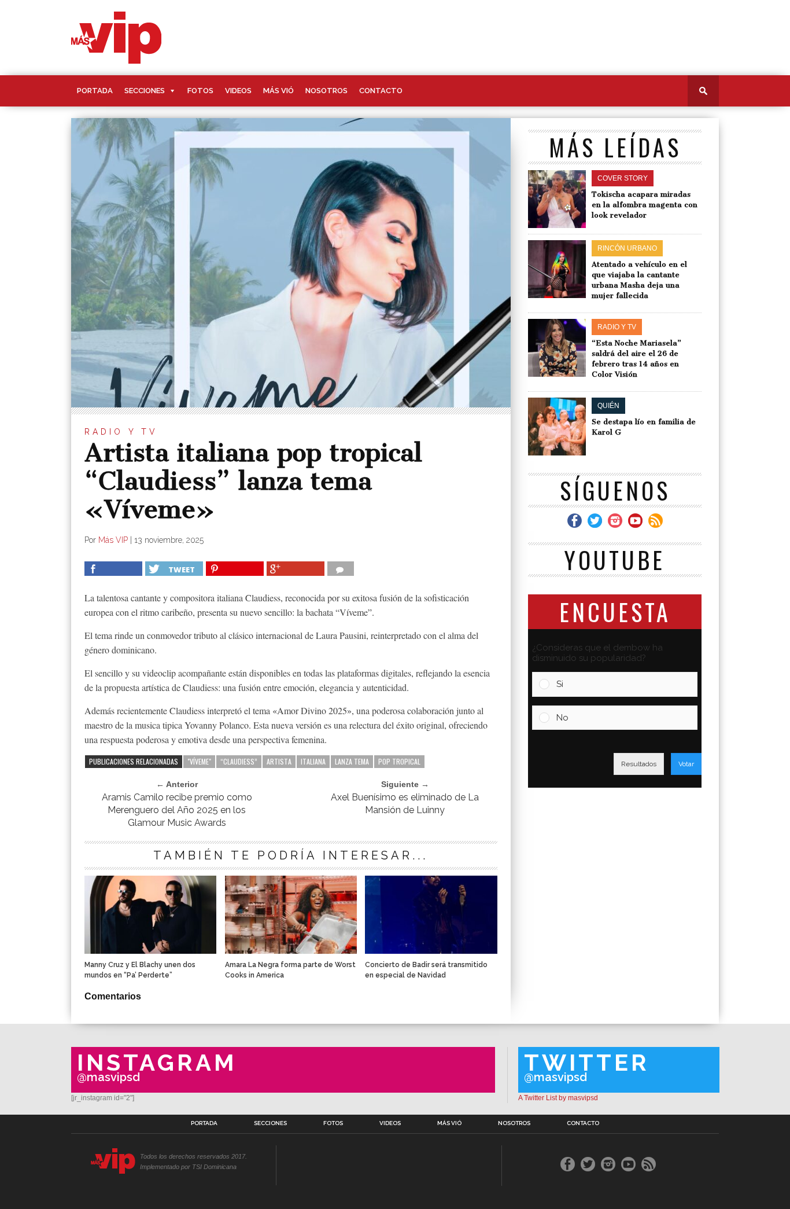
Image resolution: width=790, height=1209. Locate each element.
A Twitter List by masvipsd (558, 1098)
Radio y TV (121, 431)
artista (279, 761)
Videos (238, 90)
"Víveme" (199, 761)
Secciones (144, 90)
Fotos (200, 90)
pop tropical (399, 761)
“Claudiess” (238, 761)
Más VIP (113, 540)
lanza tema (352, 761)
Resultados (638, 764)
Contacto (381, 90)
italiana (313, 761)
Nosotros (326, 90)
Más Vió (278, 90)
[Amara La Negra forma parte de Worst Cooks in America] (291, 951)
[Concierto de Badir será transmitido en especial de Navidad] (431, 951)
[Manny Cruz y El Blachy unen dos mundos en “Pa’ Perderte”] (150, 951)
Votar (686, 764)
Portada (95, 90)
